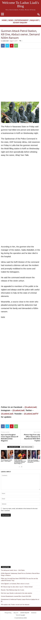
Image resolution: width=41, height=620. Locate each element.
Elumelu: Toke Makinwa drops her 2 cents (12, 590)
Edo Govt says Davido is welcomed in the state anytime (16, 593)
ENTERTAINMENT (22, 20)
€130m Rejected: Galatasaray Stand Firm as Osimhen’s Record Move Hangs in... (20, 461)
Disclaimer (33, 612)
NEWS (10, 20)
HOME (4, 20)
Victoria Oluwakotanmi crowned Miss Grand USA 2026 (16, 596)
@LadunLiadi (30, 407)
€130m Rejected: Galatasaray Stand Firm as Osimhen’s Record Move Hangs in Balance (20, 574)
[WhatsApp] (16, 46)
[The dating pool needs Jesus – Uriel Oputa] (7, 454)
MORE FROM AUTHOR (26, 447)
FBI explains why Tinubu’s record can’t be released (15, 604)
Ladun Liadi (5, 41)
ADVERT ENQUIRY (20, 22)
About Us (16, 612)
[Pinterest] (12, 46)
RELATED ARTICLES (13, 447)
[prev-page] (19, 467)
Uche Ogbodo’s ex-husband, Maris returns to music (15, 583)
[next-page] (22, 467)
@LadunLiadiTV (31, 414)
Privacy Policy (8, 612)
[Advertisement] (20, 63)
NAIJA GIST (34, 20)
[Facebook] (3, 46)
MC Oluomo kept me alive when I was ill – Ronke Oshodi (16, 587)
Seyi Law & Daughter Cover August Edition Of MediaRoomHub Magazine (9, 438)
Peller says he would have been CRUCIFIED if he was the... (33, 461)
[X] (7, 46)
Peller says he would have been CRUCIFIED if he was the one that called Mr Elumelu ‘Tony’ (19, 579)
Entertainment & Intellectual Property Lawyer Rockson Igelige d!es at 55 (20, 600)
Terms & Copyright (20, 615)
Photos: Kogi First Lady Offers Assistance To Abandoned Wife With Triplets (32, 438)
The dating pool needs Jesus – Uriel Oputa (6, 460)
